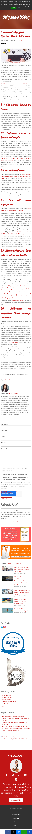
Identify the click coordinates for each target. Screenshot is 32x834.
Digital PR (14, 739)
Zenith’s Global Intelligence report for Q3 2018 (14, 84)
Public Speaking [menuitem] (16, 814)
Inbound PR (6, 699)
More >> (3, 741)
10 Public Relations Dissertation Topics (13, 716)
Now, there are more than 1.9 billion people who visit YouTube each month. (16, 176)
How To (3, 739)
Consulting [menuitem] (16, 818)
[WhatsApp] (24, 832)
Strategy (28, 739)
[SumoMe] (29, 832)
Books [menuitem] (16, 822)
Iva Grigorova (19, 40)
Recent (4, 563)
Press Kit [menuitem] (16, 825)
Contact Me (16, 800)
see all (2, 706)
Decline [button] (19, 7)
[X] (13, 832)
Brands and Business (9, 701)
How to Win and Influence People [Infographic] (15, 726)
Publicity (8, 739)
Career (5, 703)
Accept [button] (13, 7)
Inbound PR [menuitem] (16, 811)
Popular (10, 563)
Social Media (6, 697)
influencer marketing (18, 300)
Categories (18, 563)
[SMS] (18, 832)
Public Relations (9, 380)
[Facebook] (8, 832)
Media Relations (21, 739)
